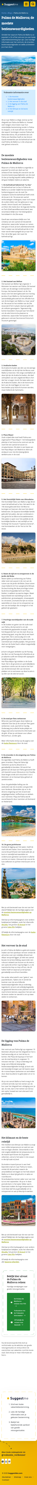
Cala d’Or (11, 927)
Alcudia (5, 925)
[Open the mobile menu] (25, 5)
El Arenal (21, 925)
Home (4, 13)
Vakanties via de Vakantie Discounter (19, 1312)
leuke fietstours (10, 743)
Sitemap (17, 1477)
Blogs (10, 13)
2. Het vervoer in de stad (17, 101)
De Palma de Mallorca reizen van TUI (20, 1301)
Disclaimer (6, 1477)
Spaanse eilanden (12, 1262)
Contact (5, 1480)
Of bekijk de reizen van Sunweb (19, 1322)
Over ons (28, 1477)
